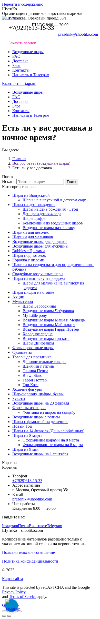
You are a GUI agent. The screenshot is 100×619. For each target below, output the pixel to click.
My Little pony (35, 315)
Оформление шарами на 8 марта (51, 440)
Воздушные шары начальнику (49, 227)
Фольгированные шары (33, 348)
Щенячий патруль (38, 366)
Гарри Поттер (35, 380)
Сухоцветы (22, 352)
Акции (18, 297)
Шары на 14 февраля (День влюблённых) (48, 431)
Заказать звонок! (22, 43)
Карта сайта (12, 578)
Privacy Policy (14, 592)
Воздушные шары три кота (46, 338)
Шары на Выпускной (31, 195)
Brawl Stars (32, 375)
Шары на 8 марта (27, 435)
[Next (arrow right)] (9, 616)
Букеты (18, 398)
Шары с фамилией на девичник (40, 421)
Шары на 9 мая (25, 449)
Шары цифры (34, 218)
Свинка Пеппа (35, 371)
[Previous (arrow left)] (4, 616)
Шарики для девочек (30, 232)
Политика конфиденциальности (30, 561)
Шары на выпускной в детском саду (54, 200)
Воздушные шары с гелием (36, 417)
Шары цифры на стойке (33, 292)
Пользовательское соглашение (28, 552)
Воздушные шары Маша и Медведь (54, 320)
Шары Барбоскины (39, 306)
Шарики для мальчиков (32, 237)
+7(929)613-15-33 (31, 27)
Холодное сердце (38, 334)
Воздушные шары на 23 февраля (40, 403)
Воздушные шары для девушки (39, 241)
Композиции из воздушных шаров (53, 223)
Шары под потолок (29, 255)
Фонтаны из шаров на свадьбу (49, 412)
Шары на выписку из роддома (38, 278)
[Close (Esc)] (4, 611)
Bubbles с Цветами (28, 251)
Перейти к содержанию (22, 4)
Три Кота (30, 384)
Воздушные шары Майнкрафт (49, 324)
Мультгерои (22, 301)
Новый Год (22, 426)
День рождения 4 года (42, 214)
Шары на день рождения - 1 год (50, 209)
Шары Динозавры (38, 343)
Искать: (8, 181)
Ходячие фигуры (27, 389)
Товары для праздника (32, 357)
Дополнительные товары (44, 361)
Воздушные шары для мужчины (40, 246)
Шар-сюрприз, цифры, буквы (38, 394)
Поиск (71, 182)
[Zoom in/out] (19, 611)
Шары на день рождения (33, 204)
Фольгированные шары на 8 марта (53, 445)
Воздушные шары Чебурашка (48, 311)
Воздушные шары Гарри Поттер (51, 329)
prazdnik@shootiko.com (78, 34)
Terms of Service (22, 596)
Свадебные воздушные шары (37, 274)
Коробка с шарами (28, 260)
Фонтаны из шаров (29, 408)
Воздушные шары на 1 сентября (40, 454)
